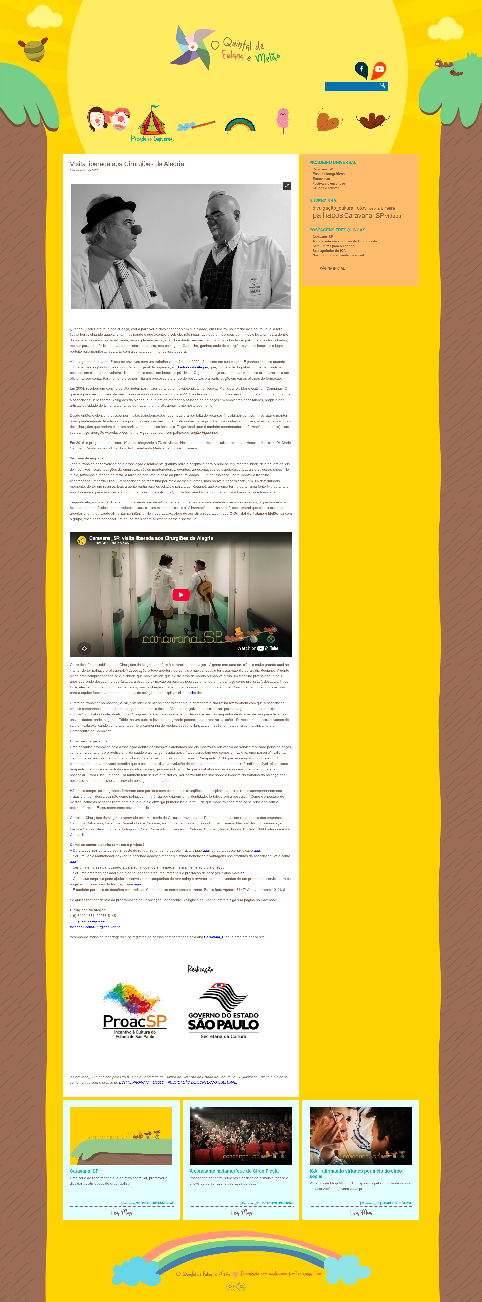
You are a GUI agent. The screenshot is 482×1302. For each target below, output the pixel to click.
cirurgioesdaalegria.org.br (90, 921)
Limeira (388, 208)
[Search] (383, 86)
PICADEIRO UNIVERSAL (333, 162)
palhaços (328, 215)
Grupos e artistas (326, 188)
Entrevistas (321, 179)
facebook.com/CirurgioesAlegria (95, 927)
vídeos (393, 216)
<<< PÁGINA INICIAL (329, 268)
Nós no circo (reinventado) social (338, 255)
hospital (374, 208)
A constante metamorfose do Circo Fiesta (345, 241)
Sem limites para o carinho (334, 246)
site (193, 693)
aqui (206, 850)
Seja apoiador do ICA (329, 251)
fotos (361, 208)
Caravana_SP (323, 169)
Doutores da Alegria (192, 367)
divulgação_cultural (333, 208)
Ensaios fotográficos (329, 174)
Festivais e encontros (329, 183)
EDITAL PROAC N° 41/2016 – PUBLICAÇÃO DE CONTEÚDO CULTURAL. (178, 1082)
